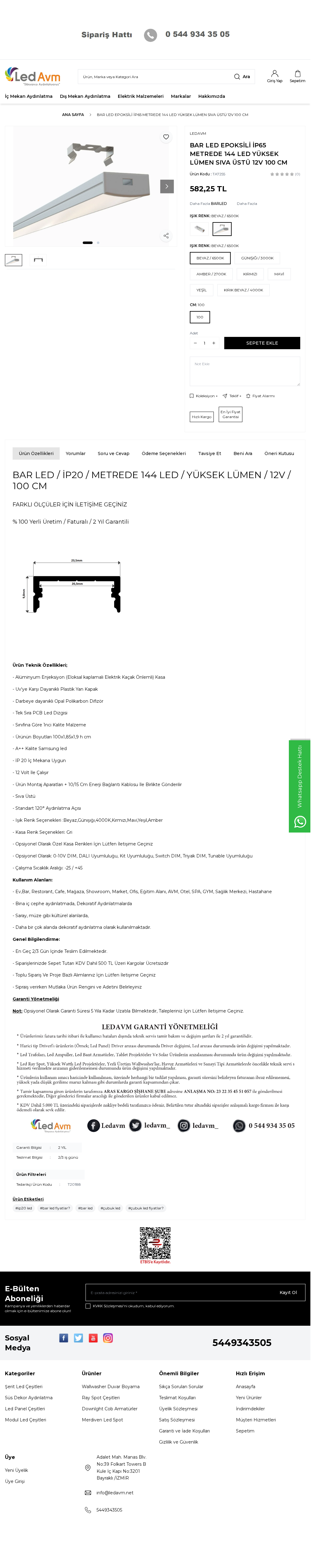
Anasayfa (245, 1386)
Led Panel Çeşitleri (25, 1409)
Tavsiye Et (209, 453)
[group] (91, 186)
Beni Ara (242, 453)
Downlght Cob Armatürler (110, 1409)
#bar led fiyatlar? (55, 1208)
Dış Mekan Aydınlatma (85, 96)
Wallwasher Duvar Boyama (111, 1386)
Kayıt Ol (288, 1292)
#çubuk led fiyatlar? (146, 1208)
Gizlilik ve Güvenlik (178, 1442)
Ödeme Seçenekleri (164, 453)
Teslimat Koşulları (177, 1397)
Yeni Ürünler (249, 1397)
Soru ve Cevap (114, 453)
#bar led (85, 1208)
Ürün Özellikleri (36, 453)
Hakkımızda (211, 96)
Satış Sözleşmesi (177, 1420)
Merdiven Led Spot (102, 1420)
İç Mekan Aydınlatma (29, 96)
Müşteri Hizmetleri (256, 1420)
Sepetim (245, 1431)
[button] (88, 243)
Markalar (181, 96)
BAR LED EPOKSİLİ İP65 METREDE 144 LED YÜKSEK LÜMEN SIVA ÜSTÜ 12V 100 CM (172, 114)
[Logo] (36, 76)
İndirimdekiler (250, 1409)
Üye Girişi (15, 1481)
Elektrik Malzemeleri (141, 96)
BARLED (219, 203)
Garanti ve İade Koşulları (184, 1431)
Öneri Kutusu (279, 453)
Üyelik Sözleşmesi (178, 1409)
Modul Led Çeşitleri (25, 1420)
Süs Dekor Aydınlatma (29, 1397)
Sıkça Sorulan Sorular (181, 1386)
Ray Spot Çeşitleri (101, 1397)
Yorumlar (76, 453)
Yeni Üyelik (16, 1470)
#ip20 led (23, 1208)
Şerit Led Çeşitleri (23, 1386)
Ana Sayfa (73, 114)
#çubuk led (110, 1208)
